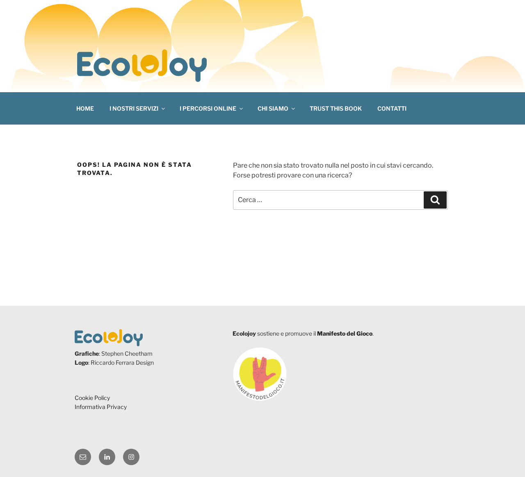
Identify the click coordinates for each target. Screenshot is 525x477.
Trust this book (336, 108)
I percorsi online (208, 108)
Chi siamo (273, 108)
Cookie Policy (92, 397)
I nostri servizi (134, 108)
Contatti (391, 108)
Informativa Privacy (101, 406)
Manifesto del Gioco (344, 333)
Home (85, 108)
